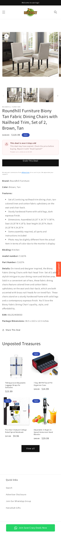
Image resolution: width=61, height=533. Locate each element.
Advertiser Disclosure (16, 494)
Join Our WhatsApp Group (18, 501)
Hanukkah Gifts (13, 507)
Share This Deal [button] (13, 330)
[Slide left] (3, 96)
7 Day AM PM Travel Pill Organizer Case (43, 384)
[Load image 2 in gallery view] (30, 95)
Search (9, 487)
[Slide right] (57, 96)
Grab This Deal (30, 160)
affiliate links (25, 172)
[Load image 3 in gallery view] (46, 95)
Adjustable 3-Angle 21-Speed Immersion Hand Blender (43, 432)
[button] (3, 12)
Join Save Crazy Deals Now (33, 527)
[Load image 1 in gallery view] (14, 95)
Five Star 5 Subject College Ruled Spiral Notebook (16, 431)
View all (30, 448)
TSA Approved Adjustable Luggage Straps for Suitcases (15, 385)
